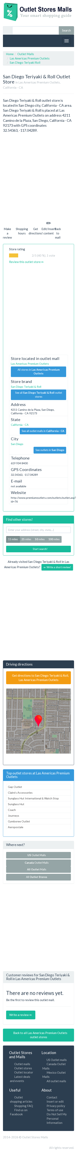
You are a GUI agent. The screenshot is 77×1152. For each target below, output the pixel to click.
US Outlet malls (57, 1060)
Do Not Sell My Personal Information (57, 1118)
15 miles (13, 539)
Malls (37, 869)
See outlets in (50, 450)
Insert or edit (55, 1101)
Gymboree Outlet (19, 821)
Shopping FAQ (23, 1106)
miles (26, 539)
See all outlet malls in (43, 431)
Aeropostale (15, 827)
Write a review (19, 1015)
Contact (52, 1097)
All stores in (39, 371)
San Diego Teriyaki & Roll (26, 386)
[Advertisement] (38, 175)
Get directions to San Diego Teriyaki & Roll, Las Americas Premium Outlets (40, 677)
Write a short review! (58, 567)
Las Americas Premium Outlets (30, 363)
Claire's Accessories (20, 792)
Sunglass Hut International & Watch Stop (33, 798)
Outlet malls (22, 1064)
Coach (12, 809)
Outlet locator (23, 1072)
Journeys (13, 815)
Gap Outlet (15, 786)
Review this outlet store (25, 262)
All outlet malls (56, 1081)
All (36, 877)
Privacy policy (56, 1106)
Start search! (40, 549)
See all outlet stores (38, 394)
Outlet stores (23, 1068)
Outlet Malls (37, 855)
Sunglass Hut (16, 804)
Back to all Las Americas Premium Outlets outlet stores (40, 1035)
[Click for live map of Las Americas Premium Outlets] (38, 721)
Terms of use (55, 1110)
